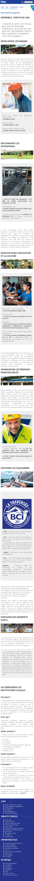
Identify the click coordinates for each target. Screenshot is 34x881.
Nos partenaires (10, 811)
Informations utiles (9, 840)
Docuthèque (8, 868)
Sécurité (7, 850)
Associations (9, 826)
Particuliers (8, 820)
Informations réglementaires (13, 843)
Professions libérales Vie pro (13, 830)
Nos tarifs (8, 867)
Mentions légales (10, 845)
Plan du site (8, 853)
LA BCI (3, 801)
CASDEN (7, 835)
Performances (9, 808)
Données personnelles (11, 848)
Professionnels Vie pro (12, 825)
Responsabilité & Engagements (14, 806)
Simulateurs (8, 865)
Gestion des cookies (11, 875)
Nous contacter (9, 873)
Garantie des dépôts (11, 846)
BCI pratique (6, 860)
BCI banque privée (10, 833)
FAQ (6, 872)
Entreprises (8, 831)
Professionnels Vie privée (12, 823)
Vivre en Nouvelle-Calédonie (13, 851)
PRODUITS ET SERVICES (9, 817)
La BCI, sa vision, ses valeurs (13, 805)
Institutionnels (9, 836)
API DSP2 (8, 856)
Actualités (8, 810)
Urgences (8, 870)
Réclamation (9, 855)
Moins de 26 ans (10, 821)
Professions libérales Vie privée (14, 828)
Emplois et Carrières (11, 813)
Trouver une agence (11, 863)
